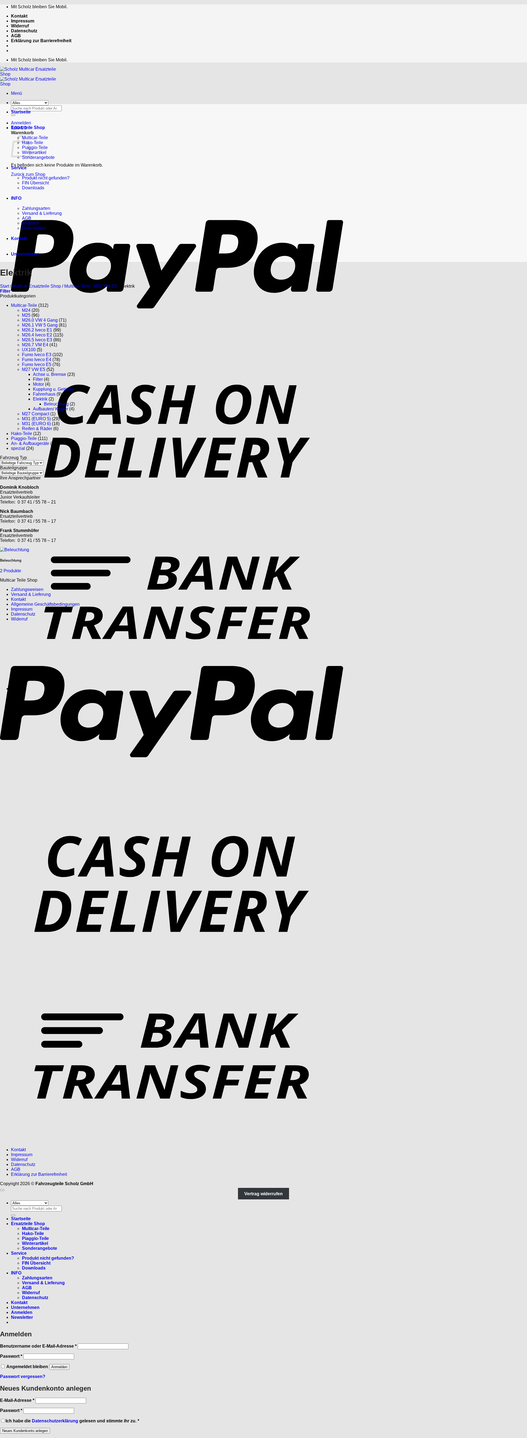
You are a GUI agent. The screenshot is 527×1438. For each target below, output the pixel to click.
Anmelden (59, 1367)
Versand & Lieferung (42, 213)
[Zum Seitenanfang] (2, 1190)
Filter (38, 379)
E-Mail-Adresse (17, 1400)
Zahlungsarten (36, 208)
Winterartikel (34, 152)
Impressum (22, 21)
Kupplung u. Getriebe (53, 389)
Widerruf (20, 26)
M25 (26, 315)
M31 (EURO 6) (36, 423)
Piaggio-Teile (35, 147)
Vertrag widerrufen (263, 1193)
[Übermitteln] (13, 1215)
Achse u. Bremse (49, 374)
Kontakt (19, 16)
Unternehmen (25, 254)
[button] (16, 93)
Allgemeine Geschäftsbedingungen (45, 604)
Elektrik (40, 399)
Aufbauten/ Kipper (50, 409)
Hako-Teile (32, 142)
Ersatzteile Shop (28, 127)
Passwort (11, 1356)
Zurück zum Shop (28, 174)
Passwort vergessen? (22, 1376)
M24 (26, 310)
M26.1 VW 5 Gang (40, 325)
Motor (38, 384)
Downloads (33, 187)
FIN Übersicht (35, 183)
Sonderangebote (38, 157)
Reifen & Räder (37, 428)
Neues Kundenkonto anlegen (25, 1431)
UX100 (29, 349)
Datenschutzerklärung (55, 1421)
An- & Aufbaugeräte (30, 443)
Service (19, 167)
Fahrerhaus (44, 394)
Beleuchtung (56, 404)
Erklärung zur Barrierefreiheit (41, 40)
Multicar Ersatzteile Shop (36, 286)
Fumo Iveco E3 (36, 354)
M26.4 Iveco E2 (37, 335)
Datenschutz (24, 30)
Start (4, 286)
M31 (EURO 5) (36, 418)
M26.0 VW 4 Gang (40, 320)
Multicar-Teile (35, 137)
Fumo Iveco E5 (36, 364)
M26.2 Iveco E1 (37, 330)
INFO (16, 198)
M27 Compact (35, 413)
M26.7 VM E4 (35, 344)
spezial (18, 448)
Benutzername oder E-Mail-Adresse (38, 1346)
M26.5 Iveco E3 (37, 340)
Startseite (21, 112)
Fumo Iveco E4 (36, 359)
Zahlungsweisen (27, 589)
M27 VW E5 (105, 286)
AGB (16, 35)
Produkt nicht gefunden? (45, 178)
